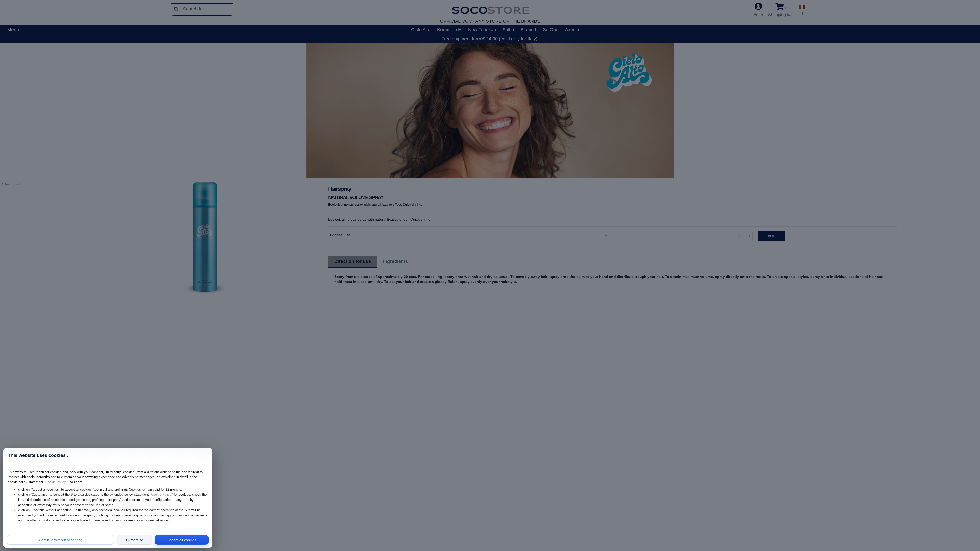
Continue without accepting (60, 540)
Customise (134, 540)
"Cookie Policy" (55, 482)
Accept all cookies (181, 540)
